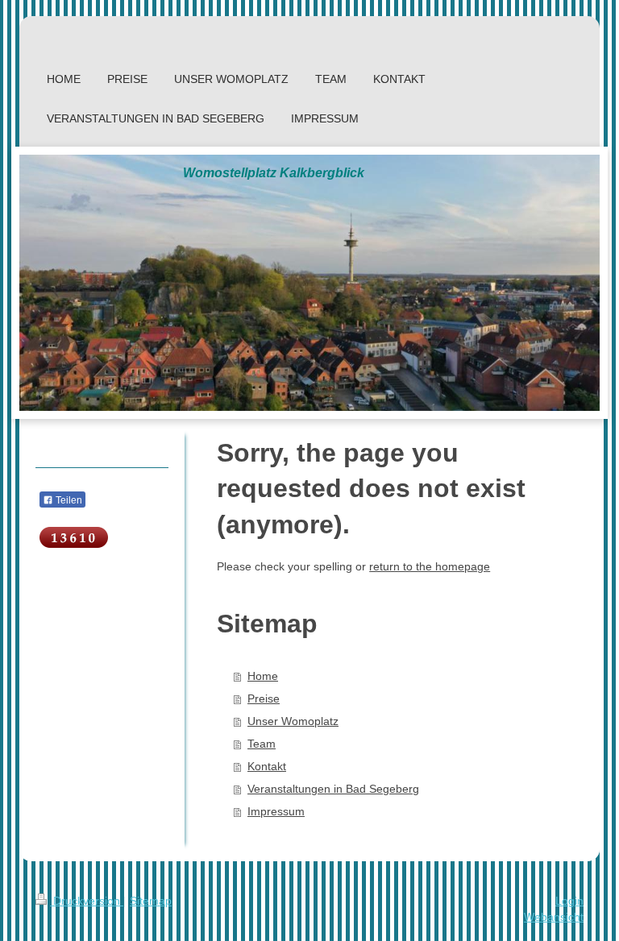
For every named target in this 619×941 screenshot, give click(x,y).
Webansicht (554, 916)
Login (569, 900)
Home (262, 675)
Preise (263, 698)
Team (261, 743)
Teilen (67, 500)
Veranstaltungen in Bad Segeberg (333, 788)
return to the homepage (429, 566)
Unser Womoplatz (293, 721)
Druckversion (86, 900)
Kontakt (266, 766)
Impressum (276, 811)
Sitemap (151, 900)
